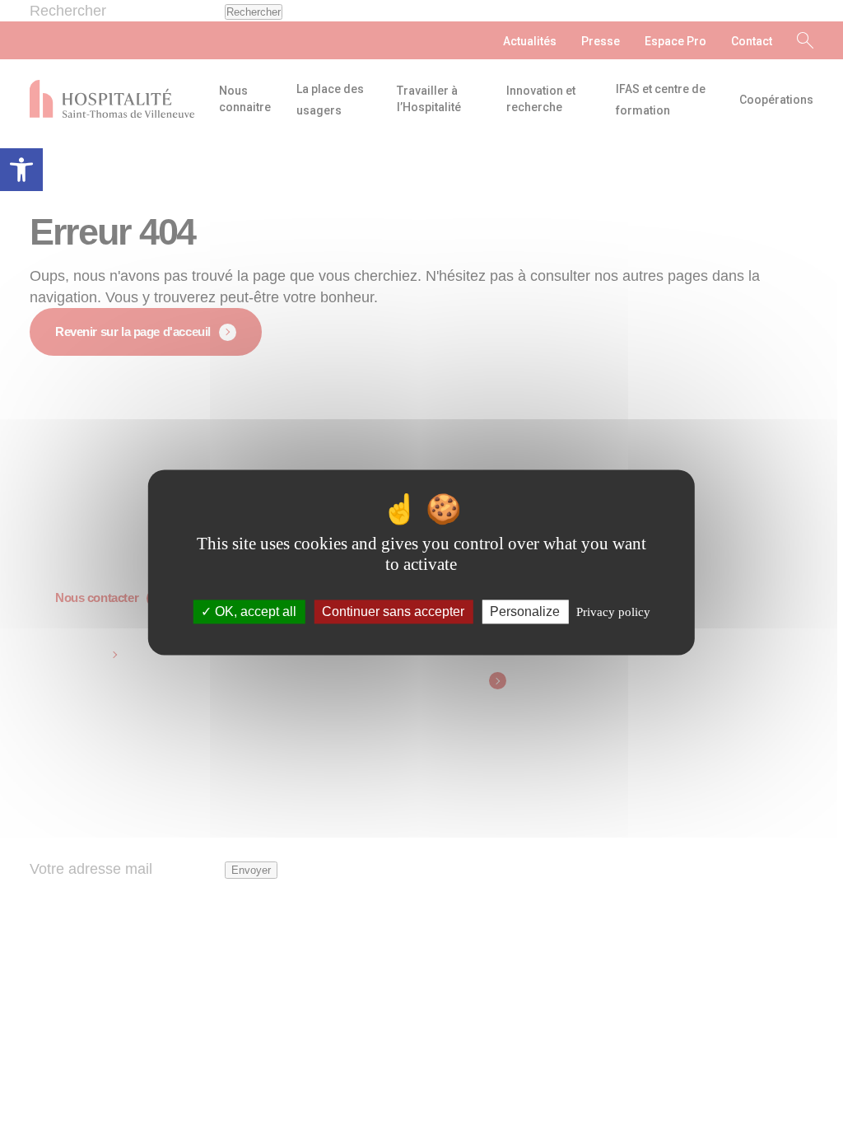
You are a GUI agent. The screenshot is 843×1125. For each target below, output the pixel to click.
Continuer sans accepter (393, 612)
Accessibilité (21, 169)
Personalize (525, 612)
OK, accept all (254, 612)
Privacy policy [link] (613, 612)
